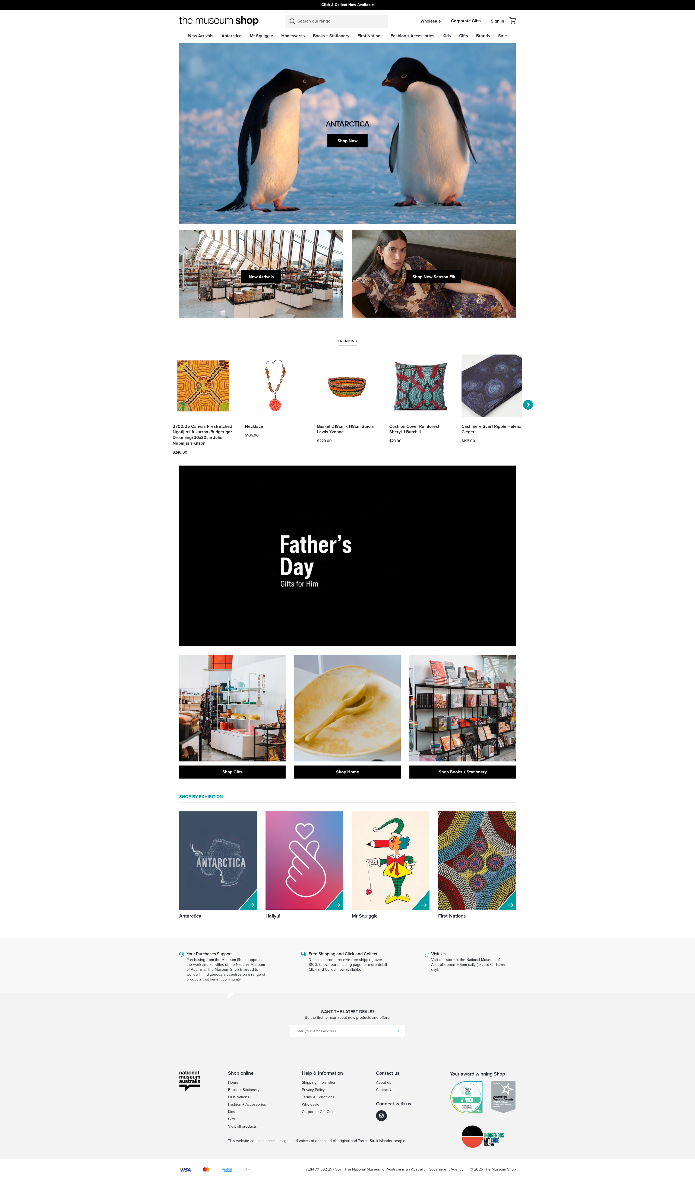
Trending (347, 341)
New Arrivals (261, 277)
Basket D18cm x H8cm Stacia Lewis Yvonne (345, 429)
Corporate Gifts (466, 21)
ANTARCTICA (347, 123)
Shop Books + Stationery (463, 772)
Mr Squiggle (365, 915)
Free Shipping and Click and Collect (343, 954)
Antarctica (190, 915)
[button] (512, 20)
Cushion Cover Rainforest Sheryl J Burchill (414, 429)
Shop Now (347, 141)
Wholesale (431, 21)
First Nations (452, 915)
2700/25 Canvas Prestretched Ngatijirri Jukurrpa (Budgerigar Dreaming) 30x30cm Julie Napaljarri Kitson (202, 435)
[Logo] (218, 21)
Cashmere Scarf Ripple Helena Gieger (492, 429)
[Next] (528, 405)
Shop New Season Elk (433, 277)
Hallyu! (273, 915)
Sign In (497, 21)
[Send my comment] (397, 1031)
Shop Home (347, 772)
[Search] (292, 21)
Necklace (254, 426)
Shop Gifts (232, 772)
